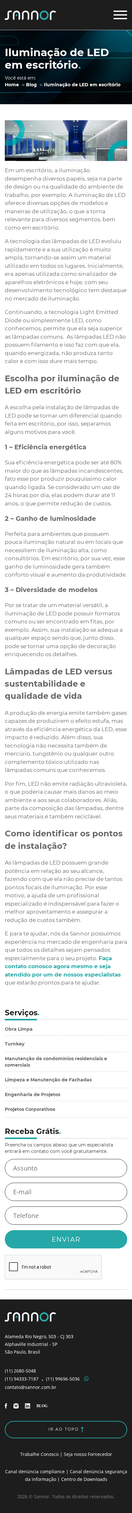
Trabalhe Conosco (39, 1454)
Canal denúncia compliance (35, 1471)
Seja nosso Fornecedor (88, 1454)
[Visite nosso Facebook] (6, 1405)
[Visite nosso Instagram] (16, 1405)
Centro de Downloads (84, 1479)
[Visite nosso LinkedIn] (28, 1405)
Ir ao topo (64, 1429)
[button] (120, 15)
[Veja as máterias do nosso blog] (42, 1405)
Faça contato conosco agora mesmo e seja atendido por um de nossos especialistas (63, 966)
